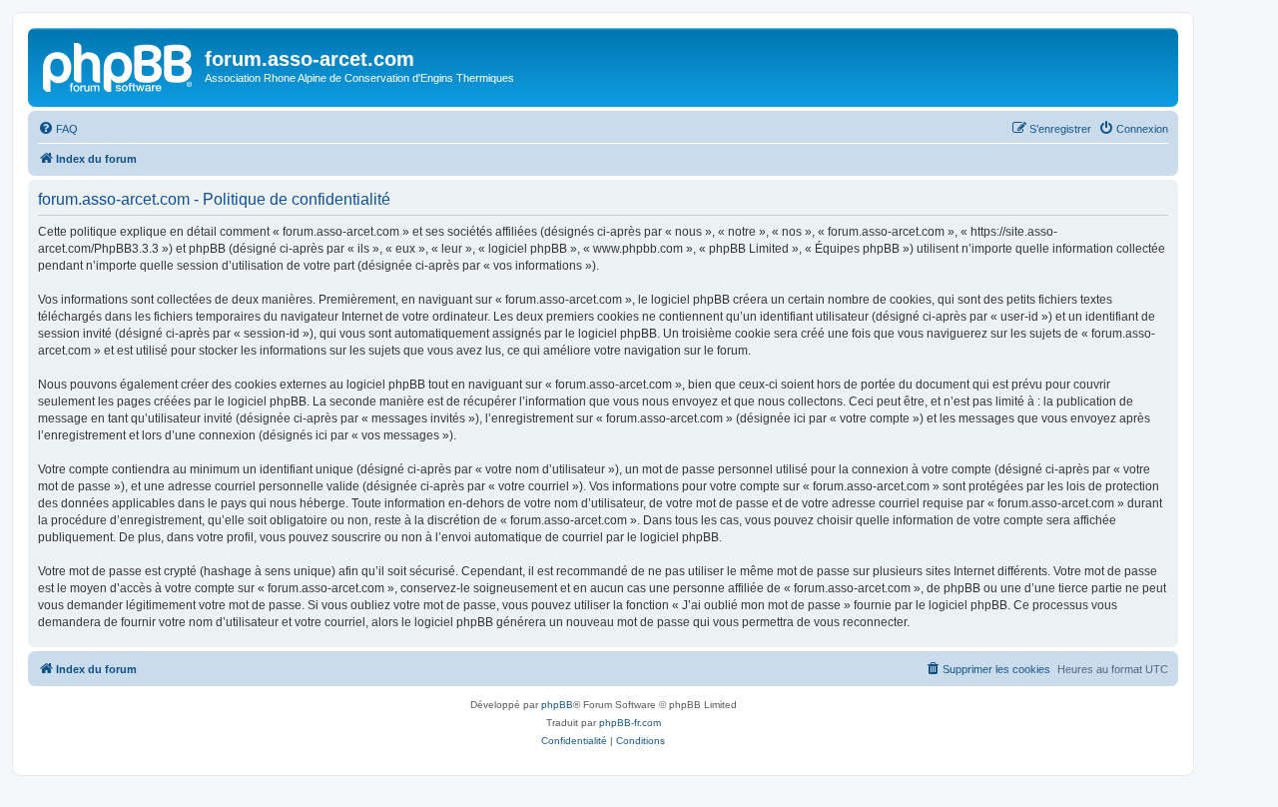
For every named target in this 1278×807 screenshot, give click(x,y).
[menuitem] (58, 129)
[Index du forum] (119, 65)
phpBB (557, 704)
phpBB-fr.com (630, 722)
